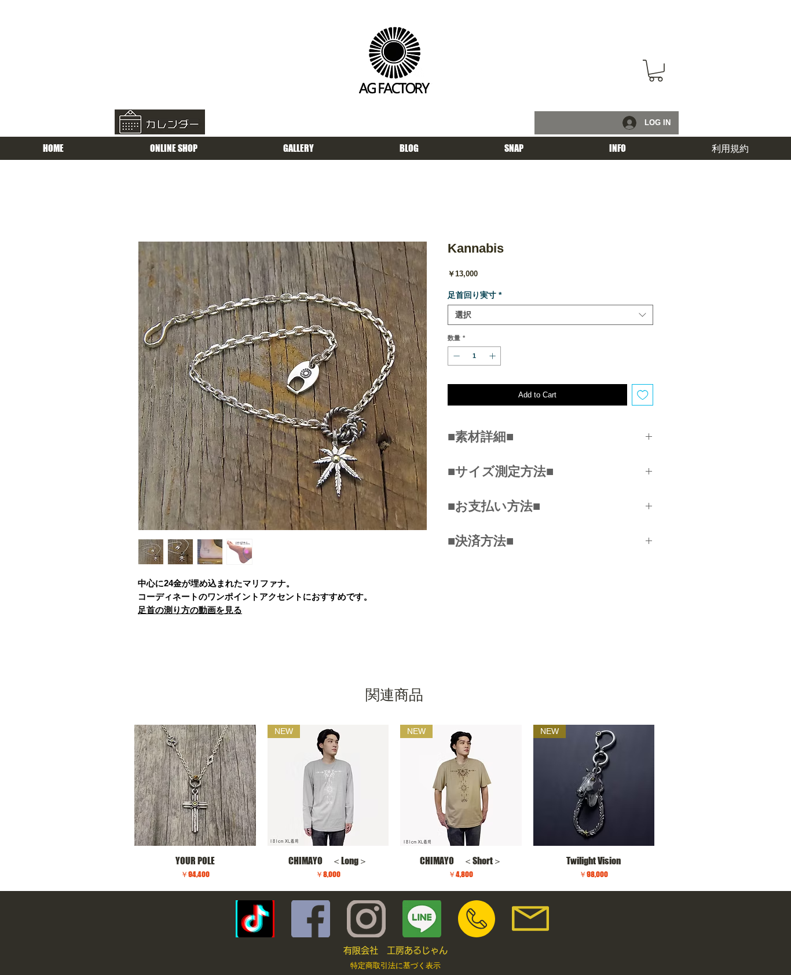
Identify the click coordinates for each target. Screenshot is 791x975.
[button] (656, 71)
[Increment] (494, 356)
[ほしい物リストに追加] (643, 395)
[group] (394, 802)
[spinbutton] (475, 356)
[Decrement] (455, 356)
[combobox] (550, 315)
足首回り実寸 (474, 295)
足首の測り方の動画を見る (190, 610)
